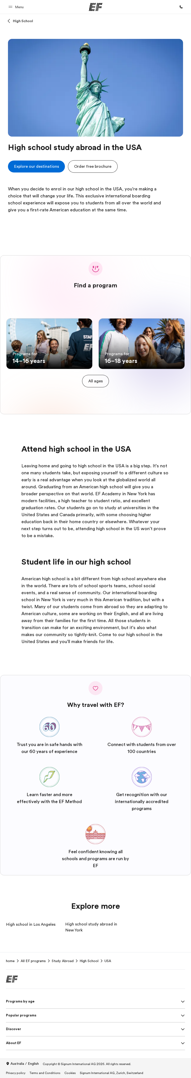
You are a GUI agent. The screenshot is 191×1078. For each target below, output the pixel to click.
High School (23, 21)
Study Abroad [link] (63, 961)
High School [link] (89, 961)
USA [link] (107, 961)
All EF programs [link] (33, 961)
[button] (17, 7)
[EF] (95, 7)
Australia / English (24, 1064)
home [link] (10, 961)
